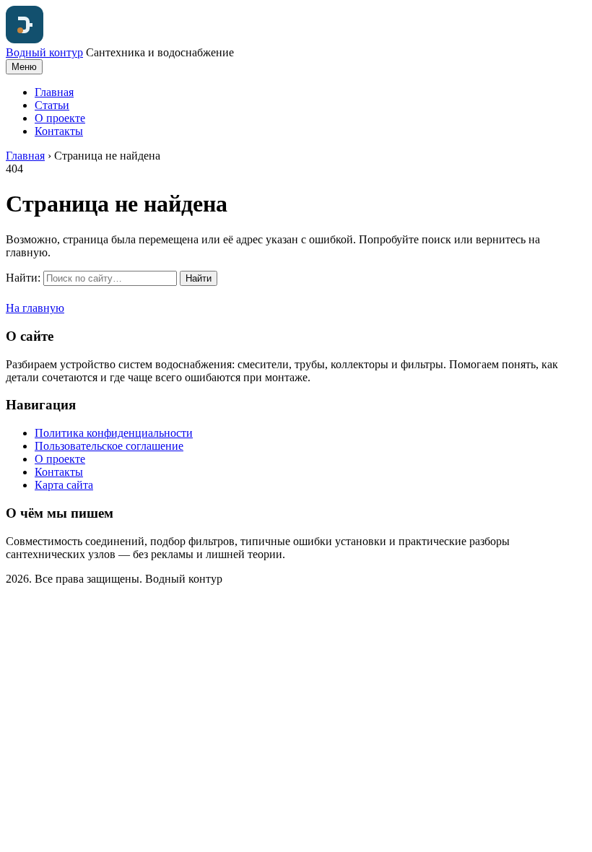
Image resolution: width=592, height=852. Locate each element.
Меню (24, 66)
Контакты (59, 131)
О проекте (60, 118)
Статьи (52, 105)
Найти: (23, 277)
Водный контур (44, 52)
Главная (54, 92)
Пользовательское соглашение (109, 446)
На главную (35, 308)
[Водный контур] (24, 39)
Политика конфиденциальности (114, 433)
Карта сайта (64, 485)
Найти (199, 278)
